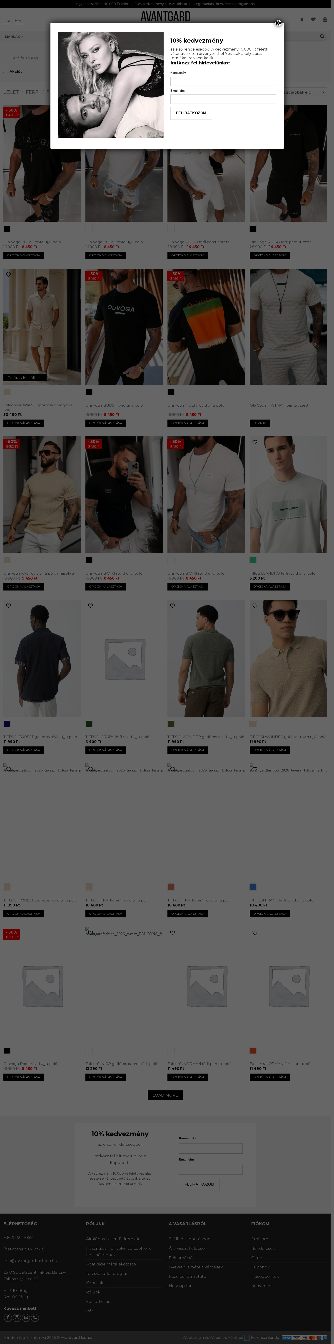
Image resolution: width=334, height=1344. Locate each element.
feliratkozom (191, 113)
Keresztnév (178, 72)
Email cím (177, 90)
